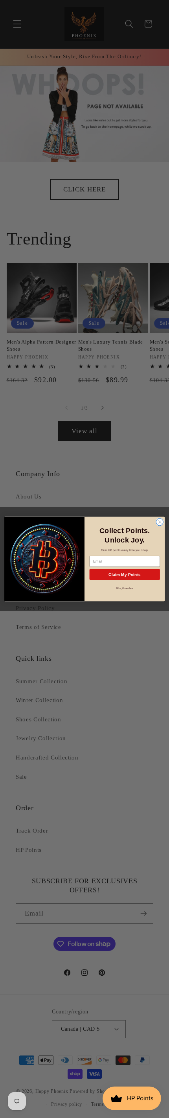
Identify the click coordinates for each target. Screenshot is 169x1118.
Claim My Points (124, 574)
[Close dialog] (159, 522)
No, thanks (124, 588)
